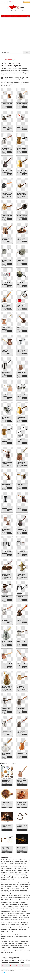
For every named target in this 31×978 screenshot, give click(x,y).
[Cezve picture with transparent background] (7, 498)
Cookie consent (18, 965)
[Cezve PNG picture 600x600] (22, 274)
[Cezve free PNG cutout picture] (7, 700)
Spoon (2, 960)
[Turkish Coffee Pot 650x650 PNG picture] (7, 95)
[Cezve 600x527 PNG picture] (22, 409)
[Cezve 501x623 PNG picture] (22, 454)
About (3, 16)
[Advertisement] (15, 33)
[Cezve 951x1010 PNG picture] (22, 610)
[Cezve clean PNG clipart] (7, 723)
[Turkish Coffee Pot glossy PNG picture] (22, 95)
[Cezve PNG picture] (22, 745)
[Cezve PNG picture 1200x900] (7, 454)
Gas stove (16, 962)
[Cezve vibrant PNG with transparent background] (7, 678)
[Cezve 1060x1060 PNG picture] (7, 252)
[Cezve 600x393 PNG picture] (7, 431)
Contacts (24, 965)
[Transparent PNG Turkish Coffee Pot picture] (7, 118)
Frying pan (22, 962)
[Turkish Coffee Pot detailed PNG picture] (7, 207)
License (16, 16)
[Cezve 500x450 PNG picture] (7, 364)
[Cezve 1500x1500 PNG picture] (7, 543)
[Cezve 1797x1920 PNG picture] (22, 297)
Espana (11, 1)
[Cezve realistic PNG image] (22, 700)
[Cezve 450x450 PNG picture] (22, 342)
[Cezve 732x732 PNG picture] (7, 409)
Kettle (6, 962)
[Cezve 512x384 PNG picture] (22, 252)
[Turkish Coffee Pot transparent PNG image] (22, 207)
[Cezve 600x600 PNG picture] (22, 386)
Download (10, 107)
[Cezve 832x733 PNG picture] (7, 566)
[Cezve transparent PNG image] (7, 745)
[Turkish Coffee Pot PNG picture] (7, 230)
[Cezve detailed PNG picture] (22, 722)
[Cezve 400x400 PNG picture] (7, 521)
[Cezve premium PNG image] (7, 476)
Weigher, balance (26, 960)
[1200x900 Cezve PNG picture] (22, 319)
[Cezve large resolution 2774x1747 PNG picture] (7, 342)
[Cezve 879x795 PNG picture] (7, 611)
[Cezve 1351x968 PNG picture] (22, 230)
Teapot (3, 962)
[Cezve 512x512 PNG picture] (22, 588)
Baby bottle (7, 960)
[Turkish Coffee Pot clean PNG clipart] (22, 185)
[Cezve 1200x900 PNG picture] (22, 499)
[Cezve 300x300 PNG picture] (7, 319)
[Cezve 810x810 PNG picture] (22, 566)
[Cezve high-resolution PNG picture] (22, 678)
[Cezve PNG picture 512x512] (22, 431)
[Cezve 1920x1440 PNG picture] (22, 476)
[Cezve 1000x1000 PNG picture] (22, 543)
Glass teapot (18, 960)
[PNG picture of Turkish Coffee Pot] (7, 140)
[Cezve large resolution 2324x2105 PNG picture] (7, 588)
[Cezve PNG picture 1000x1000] (7, 386)
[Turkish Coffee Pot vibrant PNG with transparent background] (22, 140)
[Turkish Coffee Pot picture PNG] (22, 117)
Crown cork (11, 962)
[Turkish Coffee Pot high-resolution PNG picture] (7, 162)
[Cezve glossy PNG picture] (6, 633)
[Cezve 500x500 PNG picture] (7, 297)
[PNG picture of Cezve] (22, 655)
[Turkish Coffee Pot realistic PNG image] (7, 185)
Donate (9, 16)
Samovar (12, 960)
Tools (21, 16)
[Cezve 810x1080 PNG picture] (22, 364)
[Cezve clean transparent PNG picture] (22, 521)
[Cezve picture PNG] (7, 655)
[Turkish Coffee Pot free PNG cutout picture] (22, 162)
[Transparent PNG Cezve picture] (22, 633)
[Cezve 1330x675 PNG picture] (7, 274)
